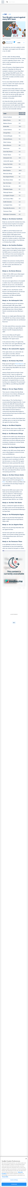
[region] (14, 1171)
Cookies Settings (14, 1180)
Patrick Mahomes (19, 364)
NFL (14, 622)
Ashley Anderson (9, 42)
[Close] (26, 1158)
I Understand (14, 1184)
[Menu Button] (2, 2)
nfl (10, 14)
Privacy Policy (5, 1176)
